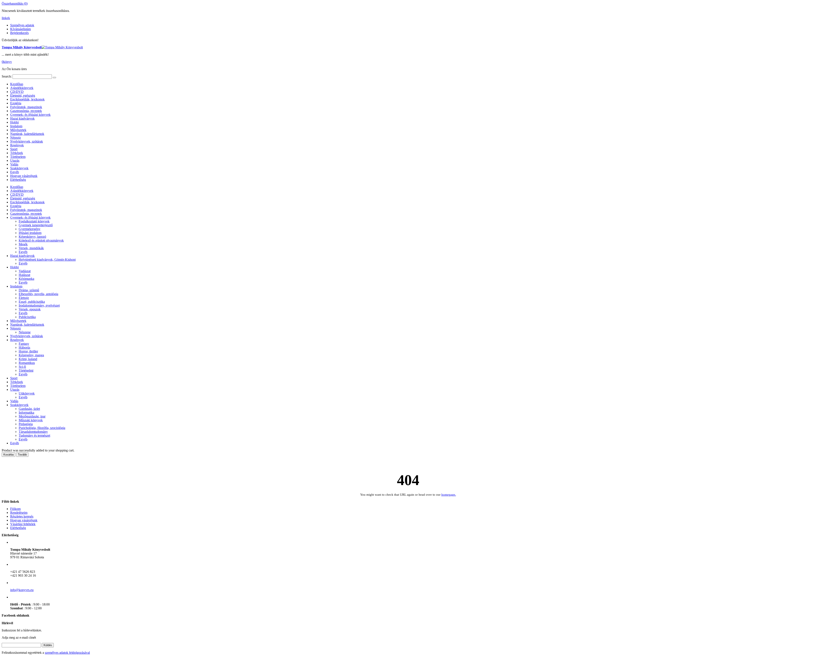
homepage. (448, 494)
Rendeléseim (18, 512)
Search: (7, 76)
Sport (13, 149)
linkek (6, 18)
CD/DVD (17, 91)
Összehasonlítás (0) (15, 3)
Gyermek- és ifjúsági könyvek (30, 114)
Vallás (14, 164)
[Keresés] (54, 77)
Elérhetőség (18, 179)
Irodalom (16, 126)
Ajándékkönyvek (21, 88)
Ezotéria (15, 103)
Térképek (16, 153)
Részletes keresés (21, 516)
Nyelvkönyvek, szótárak (26, 141)
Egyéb (14, 172)
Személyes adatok (22, 25)
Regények (17, 145)
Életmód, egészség (22, 95)
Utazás (14, 160)
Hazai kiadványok (22, 118)
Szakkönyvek (19, 168)
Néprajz (15, 137)
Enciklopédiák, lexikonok (27, 99)
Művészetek (18, 130)
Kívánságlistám (20, 29)
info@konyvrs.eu (22, 590)
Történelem (18, 156)
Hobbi (14, 122)
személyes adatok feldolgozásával (67, 652)
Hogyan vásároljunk (23, 176)
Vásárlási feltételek (22, 524)
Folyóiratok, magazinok (26, 107)
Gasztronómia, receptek (26, 111)
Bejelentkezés (19, 33)
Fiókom (15, 509)
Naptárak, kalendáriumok (27, 134)
